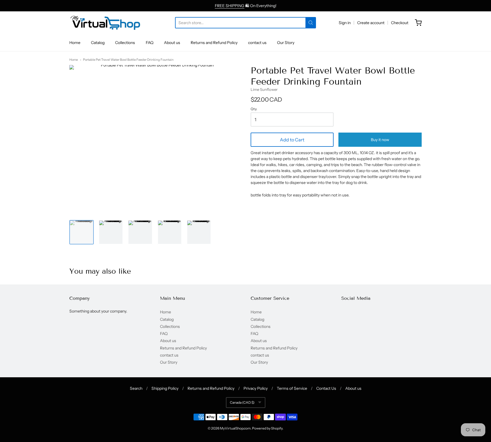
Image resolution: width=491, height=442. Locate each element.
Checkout (399, 22)
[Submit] (310, 22)
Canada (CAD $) (242, 402)
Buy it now (380, 139)
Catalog (98, 42)
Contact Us (326, 388)
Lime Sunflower (264, 89)
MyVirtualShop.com (235, 428)
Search (136, 388)
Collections (125, 42)
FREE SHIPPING (229, 5)
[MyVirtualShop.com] (105, 22)
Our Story (285, 42)
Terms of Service (292, 388)
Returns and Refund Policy (214, 42)
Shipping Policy (164, 388)
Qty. (254, 109)
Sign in (345, 22)
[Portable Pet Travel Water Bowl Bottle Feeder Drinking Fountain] (81, 232)
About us (172, 42)
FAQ (149, 42)
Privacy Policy (256, 388)
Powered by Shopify (267, 428)
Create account (370, 22)
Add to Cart (292, 140)
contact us (257, 42)
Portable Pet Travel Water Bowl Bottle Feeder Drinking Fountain (128, 60)
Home (74, 42)
